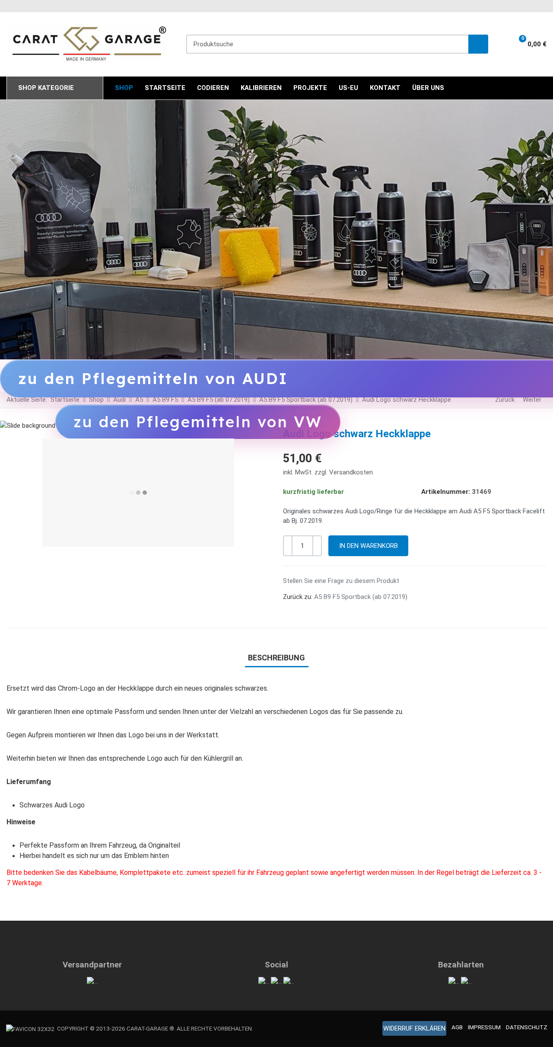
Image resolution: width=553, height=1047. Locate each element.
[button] (527, 44)
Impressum (484, 1027)
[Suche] (478, 44)
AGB (457, 1027)
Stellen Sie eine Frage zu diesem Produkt (341, 581)
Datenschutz (526, 1027)
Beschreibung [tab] (276, 657)
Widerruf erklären (414, 1028)
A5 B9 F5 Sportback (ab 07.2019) (360, 597)
